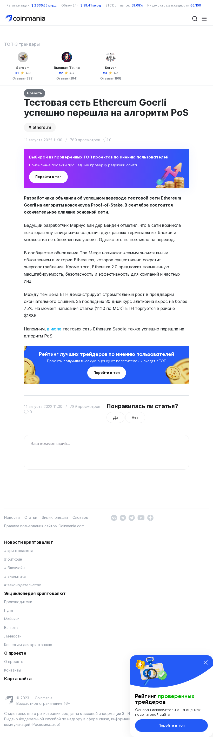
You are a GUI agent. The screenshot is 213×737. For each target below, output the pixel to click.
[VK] (114, 517)
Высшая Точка (67, 67)
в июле (54, 328)
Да (115, 417)
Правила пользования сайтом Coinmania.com (44, 526)
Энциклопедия (55, 517)
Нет (135, 417)
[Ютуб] (141, 517)
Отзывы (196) (110, 78)
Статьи (30, 517)
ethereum (41, 127)
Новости (12, 517)
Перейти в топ (48, 177)
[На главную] (25, 18)
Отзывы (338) (23, 78)
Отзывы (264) (66, 78)
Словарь (80, 517)
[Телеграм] (122, 517)
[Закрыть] (206, 662)
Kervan (111, 67)
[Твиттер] (131, 517)
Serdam (23, 67)
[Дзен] (150, 517)
